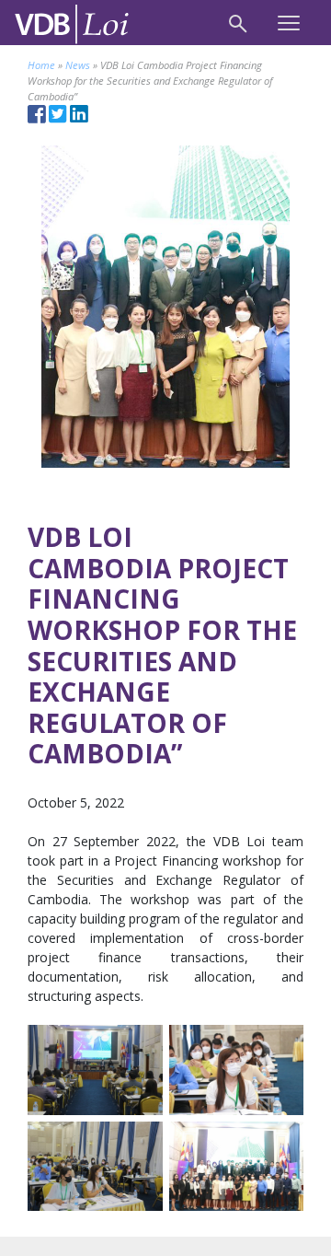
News (77, 65)
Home (41, 65)
